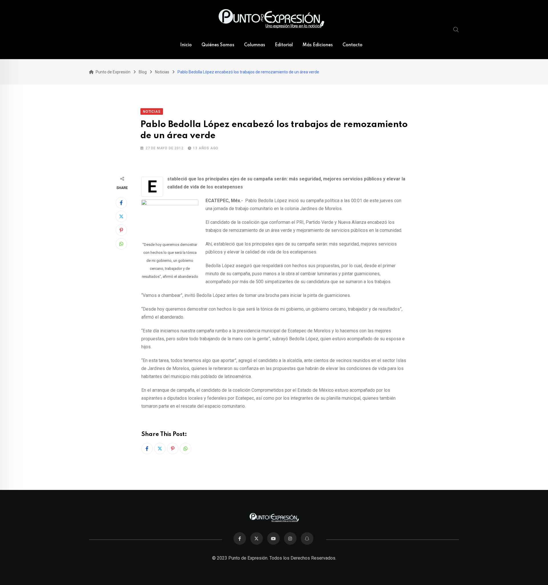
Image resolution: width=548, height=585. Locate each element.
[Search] (456, 29)
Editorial (284, 45)
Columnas (254, 45)
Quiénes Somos (218, 45)
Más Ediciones (318, 45)
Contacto (352, 45)
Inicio (186, 45)
